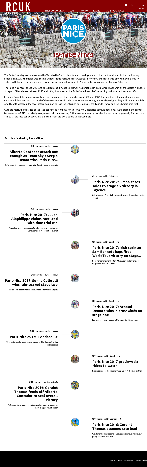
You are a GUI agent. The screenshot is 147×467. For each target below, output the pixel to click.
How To (84, 11)
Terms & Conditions (115, 460)
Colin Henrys (52, 146)
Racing (96, 11)
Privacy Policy (128, 460)
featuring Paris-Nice (23, 138)
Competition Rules (141, 460)
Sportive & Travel (115, 11)
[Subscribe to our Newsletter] (126, 4)
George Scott (52, 382)
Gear (71, 11)
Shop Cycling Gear (54, 11)
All (140, 8)
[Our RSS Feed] (132, 4)
